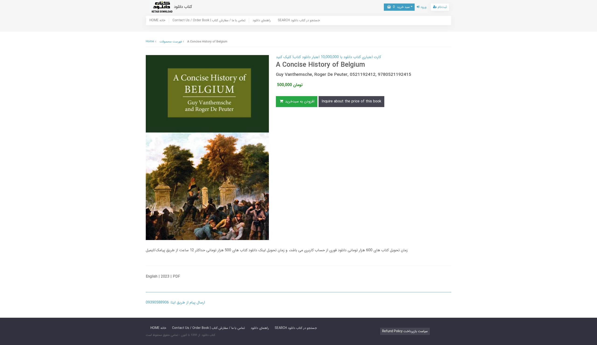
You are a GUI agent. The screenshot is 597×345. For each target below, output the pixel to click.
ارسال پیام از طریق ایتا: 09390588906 (175, 302)
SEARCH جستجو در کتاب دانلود (299, 20)
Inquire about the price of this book (351, 101)
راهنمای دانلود (262, 20)
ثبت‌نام (442, 7)
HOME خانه (157, 20)
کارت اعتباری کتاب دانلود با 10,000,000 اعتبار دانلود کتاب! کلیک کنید (328, 57)
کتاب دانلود (183, 7)
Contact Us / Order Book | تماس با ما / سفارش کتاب (209, 20)
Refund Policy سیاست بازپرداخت (405, 331)
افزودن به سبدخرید (299, 101)
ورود (423, 7)
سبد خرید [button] (400, 7)
